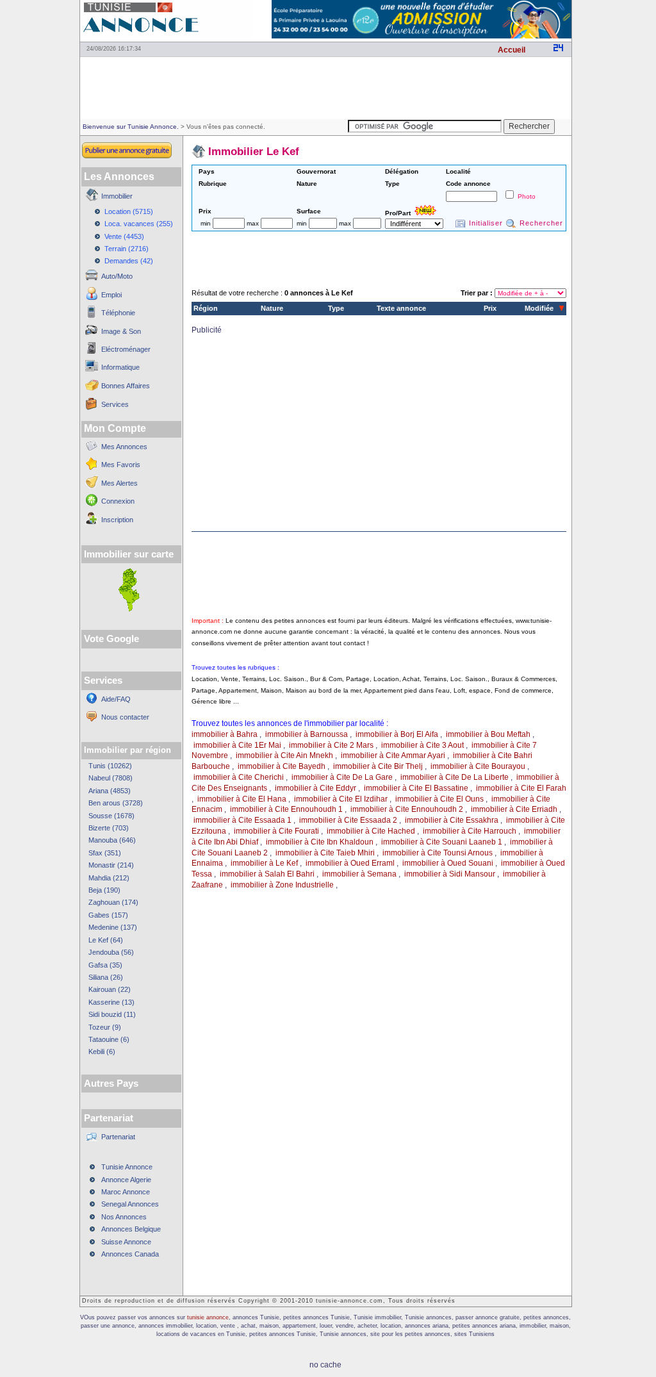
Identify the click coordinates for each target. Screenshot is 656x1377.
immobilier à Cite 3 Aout (422, 745)
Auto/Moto (117, 276)
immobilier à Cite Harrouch (469, 831)
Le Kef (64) (105, 940)
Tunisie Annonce (126, 1167)
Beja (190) (104, 890)
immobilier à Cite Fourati (276, 831)
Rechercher (541, 223)
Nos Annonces (124, 1217)
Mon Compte (115, 428)
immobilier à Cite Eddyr (315, 788)
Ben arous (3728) (115, 803)
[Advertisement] (325, 87)
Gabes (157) (108, 915)
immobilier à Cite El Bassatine (416, 788)
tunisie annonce (208, 1317)
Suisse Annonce (126, 1242)
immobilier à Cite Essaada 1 (242, 820)
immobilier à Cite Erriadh (514, 809)
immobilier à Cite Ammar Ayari (393, 755)
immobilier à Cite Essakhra (451, 820)
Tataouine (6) (108, 1039)
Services (115, 404)
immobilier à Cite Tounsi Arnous (437, 852)
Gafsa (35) (105, 965)
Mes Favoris (120, 464)
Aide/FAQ (116, 699)
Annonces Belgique (131, 1229)
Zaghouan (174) (113, 902)
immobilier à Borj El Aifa (397, 734)
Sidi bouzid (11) (112, 1014)
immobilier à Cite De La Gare (342, 777)
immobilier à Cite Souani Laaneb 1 (441, 841)
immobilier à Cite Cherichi (238, 777)
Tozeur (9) (104, 1027)
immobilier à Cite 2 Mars (331, 745)
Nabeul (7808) (110, 778)
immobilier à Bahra (225, 734)
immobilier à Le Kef (264, 863)
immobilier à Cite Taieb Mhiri (325, 852)
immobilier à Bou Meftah (488, 734)
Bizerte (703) (108, 828)
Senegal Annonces (130, 1204)
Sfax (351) (104, 853)
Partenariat (118, 1137)
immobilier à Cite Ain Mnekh (284, 755)
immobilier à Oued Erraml (350, 863)
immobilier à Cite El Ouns (439, 799)
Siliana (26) (105, 977)
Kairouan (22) (109, 989)
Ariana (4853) (109, 791)
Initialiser (486, 223)
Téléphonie (118, 313)
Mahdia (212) (108, 878)
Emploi (111, 295)
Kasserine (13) (111, 1002)
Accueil (511, 49)
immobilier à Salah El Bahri (267, 874)
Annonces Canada (130, 1254)
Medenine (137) (112, 927)
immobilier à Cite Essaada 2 (348, 820)
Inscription (117, 520)
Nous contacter (125, 717)
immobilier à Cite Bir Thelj (378, 766)
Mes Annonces (124, 446)
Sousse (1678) (111, 816)
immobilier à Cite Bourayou (477, 766)
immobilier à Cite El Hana (241, 799)
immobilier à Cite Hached (371, 831)
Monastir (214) (111, 865)
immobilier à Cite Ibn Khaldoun (319, 841)
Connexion (118, 501)
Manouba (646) (112, 840)
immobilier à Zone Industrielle (282, 884)
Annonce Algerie (126, 1179)
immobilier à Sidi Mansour (449, 874)
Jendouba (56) (111, 952)
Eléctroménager (126, 349)
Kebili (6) (101, 1051)
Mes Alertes (119, 483)
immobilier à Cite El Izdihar (341, 799)
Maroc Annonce (125, 1192)
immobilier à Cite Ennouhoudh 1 (286, 809)
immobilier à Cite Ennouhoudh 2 (406, 809)
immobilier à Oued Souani (447, 863)
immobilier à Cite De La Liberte (454, 777)
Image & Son (121, 331)
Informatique (120, 367)
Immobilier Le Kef (253, 151)
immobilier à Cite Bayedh (281, 766)
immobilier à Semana (359, 874)
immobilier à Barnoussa (306, 734)
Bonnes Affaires (125, 386)
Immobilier (117, 196)
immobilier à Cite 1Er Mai (237, 745)
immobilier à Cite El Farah (521, 788)
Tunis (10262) (110, 766)
